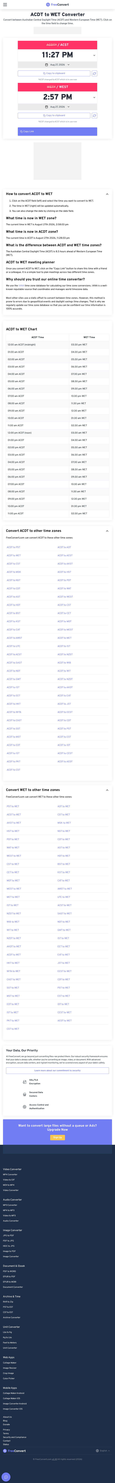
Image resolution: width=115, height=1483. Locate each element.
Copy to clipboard (55, 73)
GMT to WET (64, 930)
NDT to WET (64, 921)
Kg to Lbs (7, 1337)
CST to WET (64, 814)
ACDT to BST (13, 613)
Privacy (6, 1430)
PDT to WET (13, 839)
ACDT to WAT (64, 588)
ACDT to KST (13, 621)
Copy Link (28, 131)
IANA (21, 285)
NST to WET (64, 831)
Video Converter (10, 1190)
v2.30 (54, 1459)
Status (6, 1444)
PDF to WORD (9, 1271)
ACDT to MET (64, 638)
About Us (7, 1417)
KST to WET (64, 872)
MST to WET (13, 996)
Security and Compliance (14, 1437)
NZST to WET (14, 913)
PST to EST (8, 1307)
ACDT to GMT (14, 679)
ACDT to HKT (14, 704)
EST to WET (64, 996)
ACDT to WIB (64, 662)
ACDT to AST (13, 596)
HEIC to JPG (9, 1246)
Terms (6, 1433)
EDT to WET (13, 1004)
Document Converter (13, 1287)
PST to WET (13, 806)
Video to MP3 (9, 1215)
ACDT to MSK (14, 572)
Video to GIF (9, 1180)
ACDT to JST (64, 704)
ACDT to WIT (64, 671)
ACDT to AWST (14, 638)
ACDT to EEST (65, 712)
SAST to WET (65, 913)
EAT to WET (64, 954)
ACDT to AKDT (65, 687)
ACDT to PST (13, 547)
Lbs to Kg (7, 1332)
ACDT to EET (13, 695)
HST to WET (13, 831)
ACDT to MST (14, 737)
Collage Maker (9, 1363)
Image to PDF (9, 1251)
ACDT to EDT (13, 745)
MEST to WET (14, 888)
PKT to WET (13, 1020)
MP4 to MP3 (8, 1210)
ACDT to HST (64, 572)
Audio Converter (11, 1221)
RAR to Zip (8, 1302)
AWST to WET (65, 888)
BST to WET (64, 864)
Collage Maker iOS (11, 1398)
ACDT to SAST (14, 662)
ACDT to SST (13, 728)
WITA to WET (13, 971)
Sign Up (57, 1137)
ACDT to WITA (14, 712)
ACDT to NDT (13, 671)
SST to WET (13, 987)
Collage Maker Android (13, 1393)
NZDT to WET (14, 938)
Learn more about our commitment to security (57, 1070)
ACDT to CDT (13, 588)
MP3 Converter (10, 1205)
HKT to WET (13, 963)
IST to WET (12, 905)
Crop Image (8, 1373)
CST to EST (8, 1312)
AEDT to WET (65, 1020)
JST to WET (64, 963)
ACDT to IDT (64, 745)
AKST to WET (14, 823)
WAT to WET (13, 847)
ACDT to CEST (65, 753)
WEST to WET (14, 855)
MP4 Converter (10, 1174)
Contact (6, 1441)
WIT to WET (13, 930)
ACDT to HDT (13, 605)
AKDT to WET (14, 946)
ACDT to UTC (13, 646)
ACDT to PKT (13, 761)
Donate (6, 1424)
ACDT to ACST (14, 654)
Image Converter (11, 1256)
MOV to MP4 (8, 1185)
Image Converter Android (15, 1404)
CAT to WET (64, 880)
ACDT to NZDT (65, 679)
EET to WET (64, 946)
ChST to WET (14, 979)
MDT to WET (13, 880)
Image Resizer (9, 1368)
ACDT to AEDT (65, 761)
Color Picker (9, 1378)
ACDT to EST (64, 737)
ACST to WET (64, 905)
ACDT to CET (64, 613)
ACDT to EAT (64, 695)
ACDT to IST (64, 646)
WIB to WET (13, 921)
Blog (5, 1421)
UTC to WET (64, 897)
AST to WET (64, 847)
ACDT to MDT (64, 621)
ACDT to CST (13, 563)
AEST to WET (14, 814)
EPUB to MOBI (9, 1282)
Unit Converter (10, 1348)
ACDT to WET (14, 555)
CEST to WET (64, 1012)
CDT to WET (64, 839)
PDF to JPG (8, 1241)
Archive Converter (11, 1317)
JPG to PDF (8, 1235)
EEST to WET (64, 971)
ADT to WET (64, 806)
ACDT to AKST (65, 563)
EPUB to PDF (9, 1276)
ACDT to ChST (14, 720)
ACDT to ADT (64, 547)
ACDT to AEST (65, 555)
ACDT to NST (13, 580)
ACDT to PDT (64, 580)
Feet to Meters (10, 1343)
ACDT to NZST (65, 654)
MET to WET (13, 897)
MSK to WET (64, 823)
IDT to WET (63, 1004)
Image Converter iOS (12, 1409)
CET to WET (13, 872)
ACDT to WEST (65, 596)
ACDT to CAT (13, 629)
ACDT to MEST (65, 629)
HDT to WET (64, 855)
